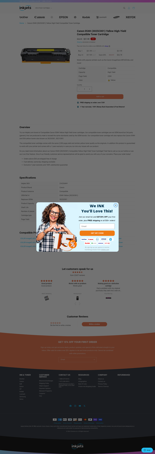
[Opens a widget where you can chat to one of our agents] (147, 450)
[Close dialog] (115, 205)
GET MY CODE (97, 233)
